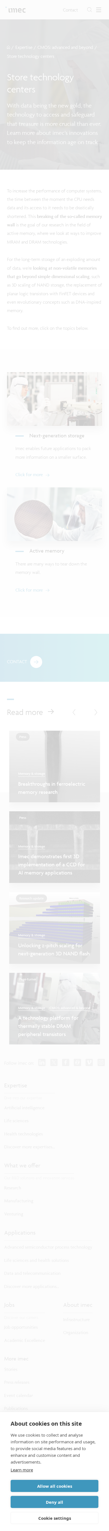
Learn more (22, 1470)
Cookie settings (54, 1518)
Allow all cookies (54, 1486)
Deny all (54, 1502)
